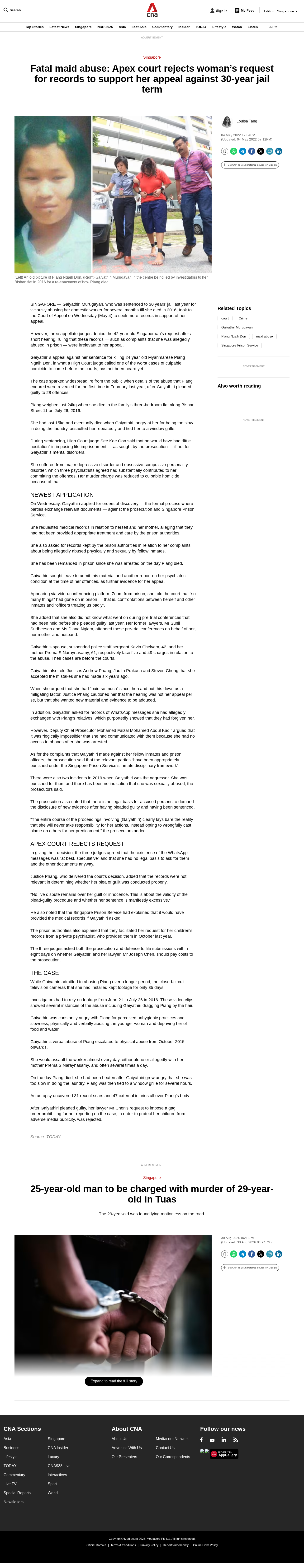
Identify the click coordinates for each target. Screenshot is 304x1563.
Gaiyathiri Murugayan (236, 327)
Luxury (53, 1457)
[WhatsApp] (233, 153)
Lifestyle (219, 27)
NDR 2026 (105, 27)
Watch (237, 27)
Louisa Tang (247, 121)
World (53, 1493)
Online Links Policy (205, 1545)
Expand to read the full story (113, 1381)
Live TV (10, 1484)
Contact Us (165, 1448)
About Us (119, 1439)
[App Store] (207, 1453)
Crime (243, 318)
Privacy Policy (149, 1545)
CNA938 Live (59, 1466)
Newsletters (14, 1502)
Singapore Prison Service (239, 345)
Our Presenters (124, 1457)
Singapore (83, 27)
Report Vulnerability (176, 1545)
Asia (122, 27)
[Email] (269, 153)
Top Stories (34, 27)
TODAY (201, 27)
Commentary (162, 27)
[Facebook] (251, 153)
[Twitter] (260, 153)
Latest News (59, 27)
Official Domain (96, 1545)
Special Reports (17, 1493)
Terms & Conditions (123, 1545)
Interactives (57, 1475)
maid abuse (264, 336)
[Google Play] (202, 1453)
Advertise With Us (127, 1448)
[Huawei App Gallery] (224, 1454)
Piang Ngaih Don (233, 336)
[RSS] (235, 1440)
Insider (184, 27)
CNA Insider (58, 1448)
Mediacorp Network (172, 1439)
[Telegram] (242, 153)
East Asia (139, 27)
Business (11, 1448)
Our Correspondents (173, 1457)
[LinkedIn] (278, 153)
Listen (253, 27)
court (225, 318)
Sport (52, 1484)
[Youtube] (212, 1440)
